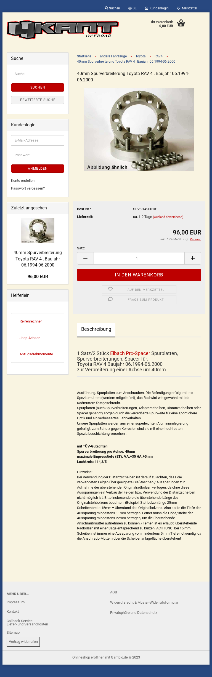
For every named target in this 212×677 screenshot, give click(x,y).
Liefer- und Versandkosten (27, 624)
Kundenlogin (158, 8)
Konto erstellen (23, 180)
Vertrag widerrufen (23, 641)
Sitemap (13, 632)
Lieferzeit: (85, 217)
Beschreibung (96, 329)
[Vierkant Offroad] (63, 29)
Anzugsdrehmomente (36, 354)
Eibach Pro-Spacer (130, 353)
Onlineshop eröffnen (88, 657)
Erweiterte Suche (37, 100)
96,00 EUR (38, 276)
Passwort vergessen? (28, 188)
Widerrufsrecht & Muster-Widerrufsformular (144, 602)
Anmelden (38, 168)
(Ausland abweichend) (168, 217)
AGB (113, 592)
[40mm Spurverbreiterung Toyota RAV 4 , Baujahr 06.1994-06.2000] (139, 129)
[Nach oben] (15, 668)
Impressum (16, 602)
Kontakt (13, 611)
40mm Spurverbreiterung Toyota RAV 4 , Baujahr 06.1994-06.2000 (38, 259)
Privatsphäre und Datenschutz (133, 613)
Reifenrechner (31, 321)
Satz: (81, 248)
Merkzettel (188, 8)
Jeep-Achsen (30, 338)
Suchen (114, 8)
